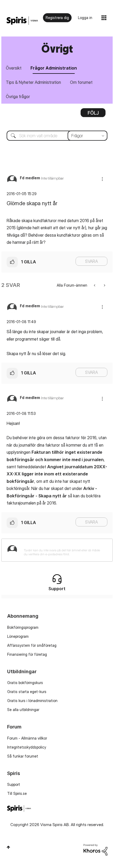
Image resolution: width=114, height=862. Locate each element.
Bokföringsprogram (22, 627)
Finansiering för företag (27, 654)
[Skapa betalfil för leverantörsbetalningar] (95, 285)
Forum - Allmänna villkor (27, 738)
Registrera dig (57, 17)
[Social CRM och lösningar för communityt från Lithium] (95, 849)
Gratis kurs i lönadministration (32, 700)
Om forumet (81, 82)
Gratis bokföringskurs (25, 682)
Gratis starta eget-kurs (26, 691)
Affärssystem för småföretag (31, 645)
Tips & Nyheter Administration (33, 82)
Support (13, 784)
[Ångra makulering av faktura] (104, 285)
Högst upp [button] (8, 847)
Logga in (85, 17)
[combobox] (57, 136)
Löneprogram (18, 636)
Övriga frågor (18, 96)
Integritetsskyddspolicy (26, 747)
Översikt (13, 68)
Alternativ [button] (93, 114)
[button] (102, 179)
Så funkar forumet (22, 756)
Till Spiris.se (17, 793)
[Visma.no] (22, 20)
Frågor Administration (53, 68)
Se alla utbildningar (23, 709)
